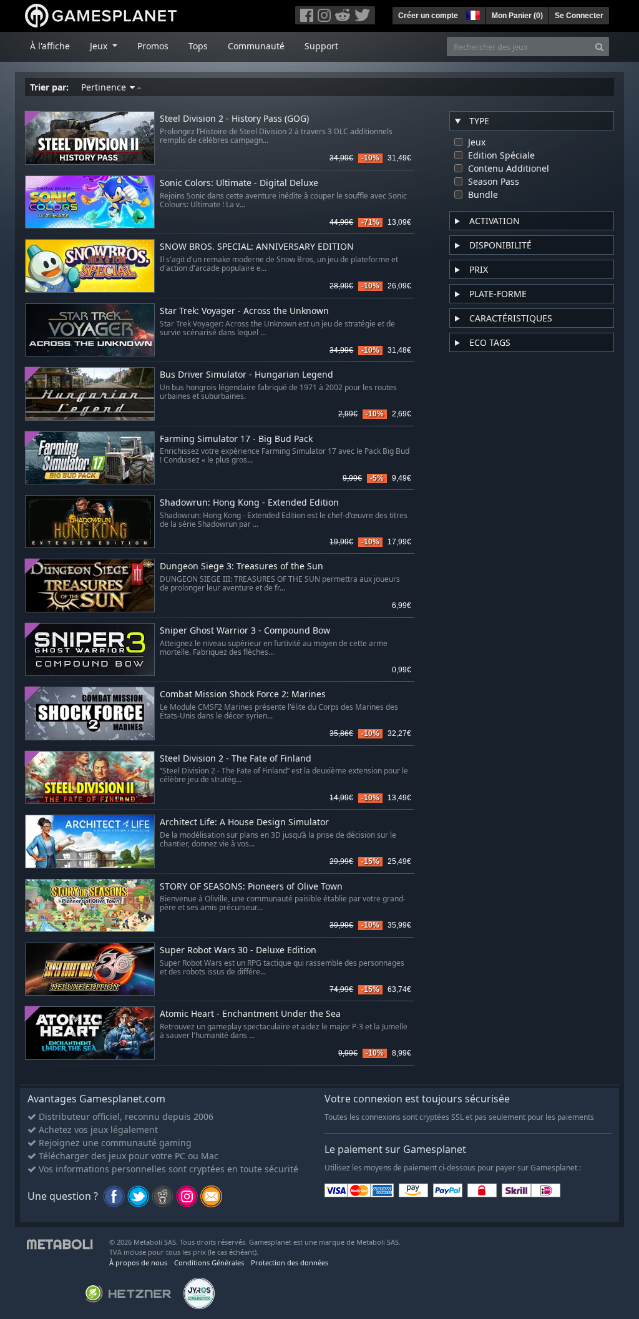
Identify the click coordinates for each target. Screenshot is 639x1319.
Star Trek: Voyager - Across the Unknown (244, 311)
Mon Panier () (517, 15)
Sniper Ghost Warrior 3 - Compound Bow (245, 630)
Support (321, 46)
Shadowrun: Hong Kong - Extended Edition (249, 503)
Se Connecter (579, 15)
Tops (198, 46)
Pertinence (105, 87)
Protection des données (289, 1262)
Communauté (256, 46)
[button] (472, 13)
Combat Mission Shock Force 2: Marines (243, 694)
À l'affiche (50, 46)
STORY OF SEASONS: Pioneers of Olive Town (251, 886)
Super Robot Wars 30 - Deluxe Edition (238, 950)
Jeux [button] (100, 46)
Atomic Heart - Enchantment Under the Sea (250, 1014)
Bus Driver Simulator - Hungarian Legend (246, 375)
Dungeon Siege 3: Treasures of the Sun (241, 566)
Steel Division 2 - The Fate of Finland (235, 758)
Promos (152, 46)
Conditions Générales (209, 1262)
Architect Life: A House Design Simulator (244, 822)
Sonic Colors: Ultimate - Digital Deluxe (239, 183)
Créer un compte (428, 15)
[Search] (599, 46)
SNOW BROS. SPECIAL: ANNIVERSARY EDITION (257, 247)
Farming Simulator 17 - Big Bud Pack (236, 439)
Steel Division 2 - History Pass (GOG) (234, 119)
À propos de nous (138, 1262)
